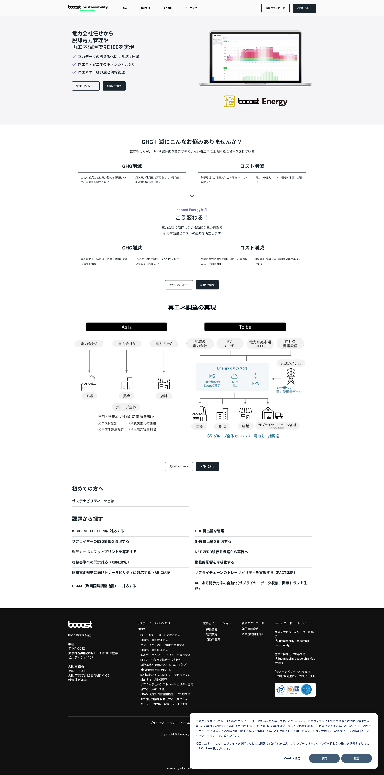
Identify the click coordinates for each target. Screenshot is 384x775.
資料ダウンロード (253, 623)
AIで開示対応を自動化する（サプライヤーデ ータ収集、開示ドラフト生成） (164, 702)
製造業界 (211, 629)
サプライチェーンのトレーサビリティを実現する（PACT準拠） (166, 687)
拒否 (357, 758)
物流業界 (211, 634)
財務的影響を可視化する (155, 669)
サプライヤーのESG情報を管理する (162, 645)
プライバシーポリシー (164, 722)
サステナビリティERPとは (153, 623)
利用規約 (186, 722)
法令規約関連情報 (253, 634)
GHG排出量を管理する (154, 640)
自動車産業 (213, 639)
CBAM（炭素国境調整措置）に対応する (165, 694)
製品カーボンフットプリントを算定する (165, 655)
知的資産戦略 (250, 628)
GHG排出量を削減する (154, 650)
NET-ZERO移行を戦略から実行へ (160, 659)
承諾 (324, 758)
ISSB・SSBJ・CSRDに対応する (160, 635)
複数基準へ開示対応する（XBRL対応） (164, 664)
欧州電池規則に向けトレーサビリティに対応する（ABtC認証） (165, 677)
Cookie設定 (292, 758)
